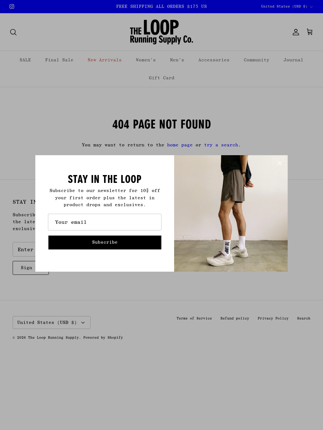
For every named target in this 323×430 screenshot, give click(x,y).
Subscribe (105, 242)
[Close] (280, 163)
